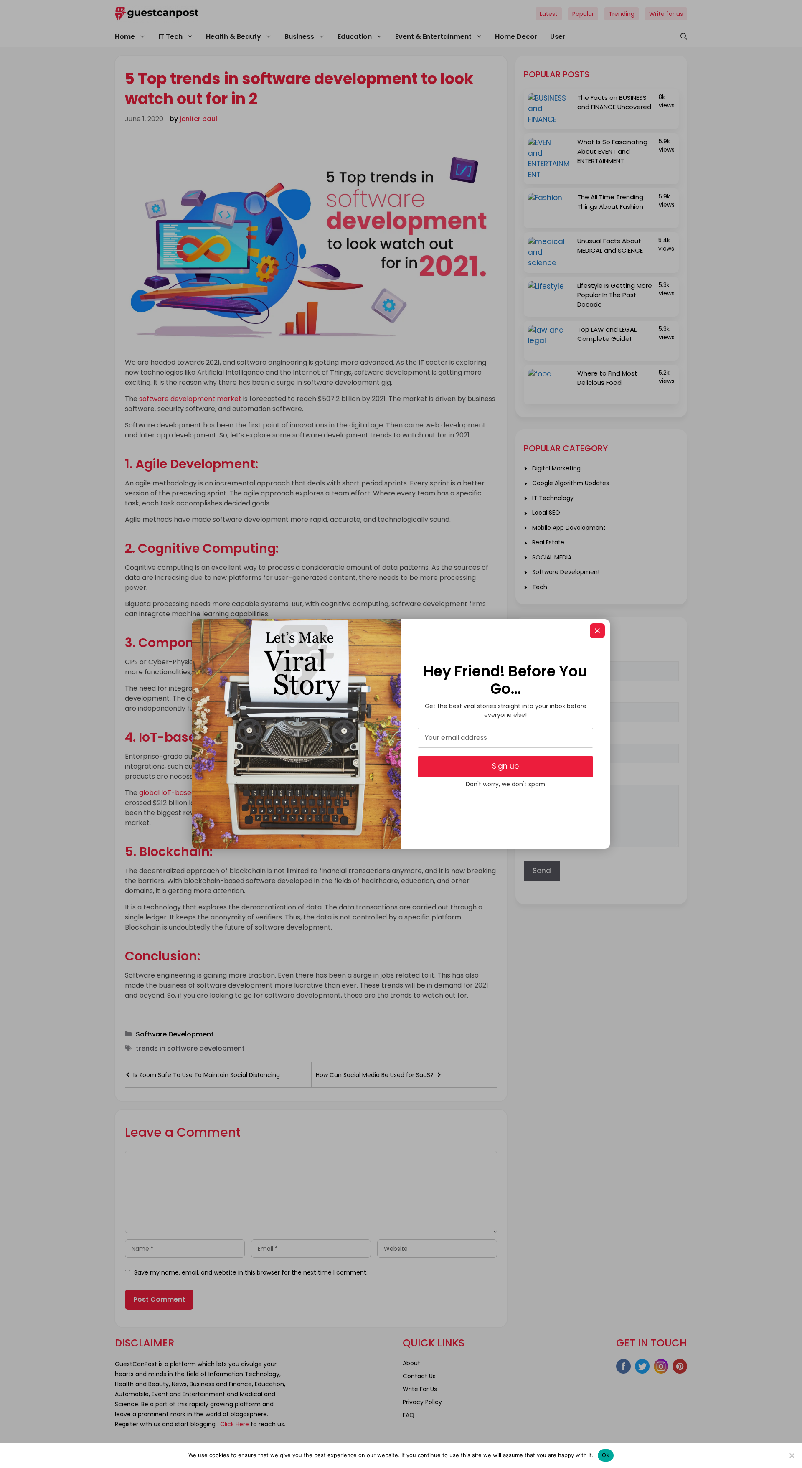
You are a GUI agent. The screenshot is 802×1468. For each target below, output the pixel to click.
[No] (791, 1455)
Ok (605, 1455)
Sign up (505, 766)
